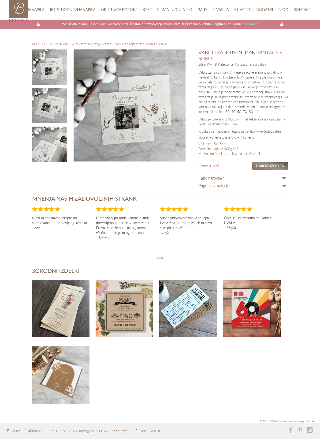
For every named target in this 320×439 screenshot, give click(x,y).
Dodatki (264, 9)
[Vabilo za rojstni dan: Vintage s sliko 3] (49, 144)
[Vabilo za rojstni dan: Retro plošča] (252, 309)
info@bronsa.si (32, 430)
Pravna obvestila (147, 430)
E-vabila (221, 9)
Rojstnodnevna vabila (73, 9)
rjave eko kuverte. (254, 131)
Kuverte (242, 9)
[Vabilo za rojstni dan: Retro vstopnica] (188, 309)
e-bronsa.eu (251, 24)
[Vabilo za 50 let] (124, 309)
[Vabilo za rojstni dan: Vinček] (61, 309)
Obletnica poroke (119, 9)
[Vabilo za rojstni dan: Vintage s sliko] (49, 67)
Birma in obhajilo (174, 9)
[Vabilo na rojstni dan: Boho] (61, 375)
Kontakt (302, 9)
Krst (147, 9)
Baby (202, 9)
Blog (283, 9)
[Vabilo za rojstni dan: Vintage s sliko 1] (49, 105)
